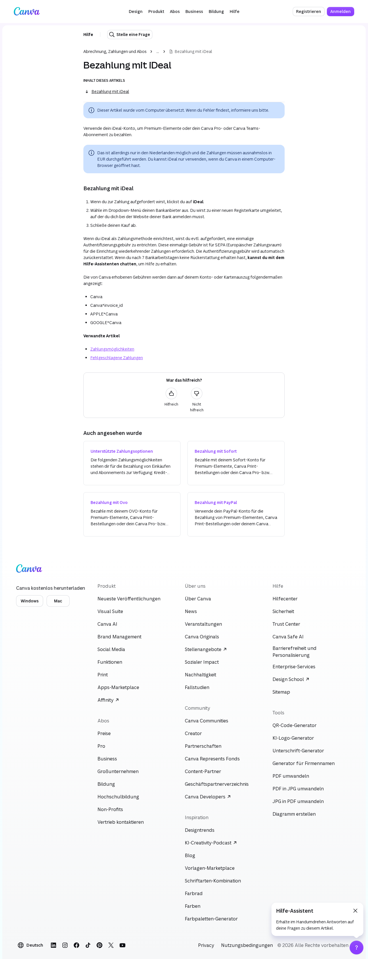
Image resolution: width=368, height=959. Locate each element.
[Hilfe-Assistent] (356, 947)
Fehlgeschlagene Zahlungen (116, 357)
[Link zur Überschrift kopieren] (78, 188)
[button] (135, 11)
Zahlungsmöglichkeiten (112, 349)
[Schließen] (355, 910)
